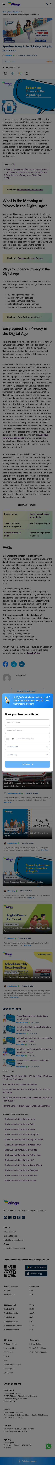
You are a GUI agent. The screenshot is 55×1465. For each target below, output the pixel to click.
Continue (26, 764)
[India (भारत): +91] (7, 739)
